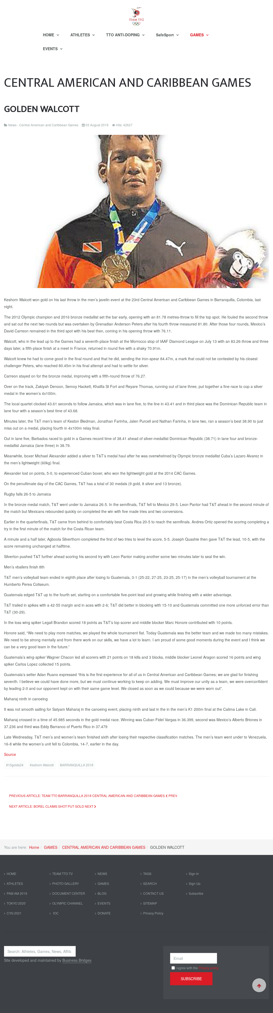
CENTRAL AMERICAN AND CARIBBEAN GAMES (103, 847)
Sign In (194, 873)
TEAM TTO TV (62, 873)
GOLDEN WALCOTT (41, 109)
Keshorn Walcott (42, 765)
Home (34, 847)
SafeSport (165, 34)
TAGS (147, 873)
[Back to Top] (259, 985)
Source (10, 754)
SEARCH (150, 883)
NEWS (102, 873)
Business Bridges (76, 960)
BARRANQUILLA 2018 (76, 765)
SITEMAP (150, 903)
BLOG (102, 893)
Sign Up (194, 883)
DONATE (104, 913)
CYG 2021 (14, 913)
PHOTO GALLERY (65, 883)
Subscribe (196, 893)
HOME (49, 34)
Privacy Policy (153, 913)
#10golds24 (15, 765)
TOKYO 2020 (16, 903)
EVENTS (51, 48)
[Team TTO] (136, 14)
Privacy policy (209, 967)
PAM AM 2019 (17, 893)
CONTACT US (153, 893)
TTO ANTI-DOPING (123, 34)
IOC (55, 913)
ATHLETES (80, 34)
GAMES (197, 34)
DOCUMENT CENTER (68, 893)
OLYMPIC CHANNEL (67, 903)
